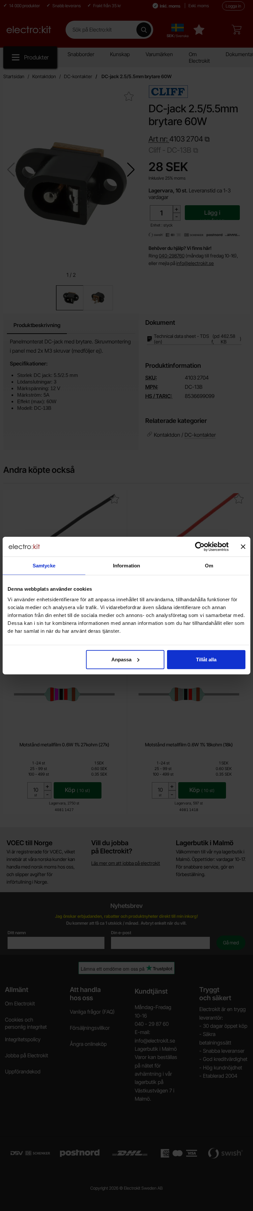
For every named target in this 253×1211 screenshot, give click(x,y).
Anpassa (121, 659)
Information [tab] (126, 565)
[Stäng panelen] (243, 546)
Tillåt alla (206, 659)
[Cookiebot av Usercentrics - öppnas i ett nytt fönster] (200, 547)
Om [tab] (209, 565)
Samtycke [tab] (44, 565)
